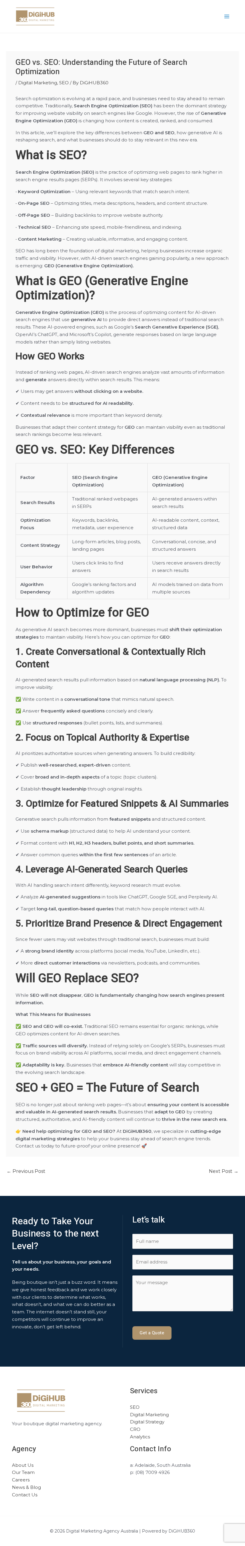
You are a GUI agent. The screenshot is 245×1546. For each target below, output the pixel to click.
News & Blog (26, 1487)
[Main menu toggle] (226, 16)
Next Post (223, 1171)
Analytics (140, 1437)
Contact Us (24, 1495)
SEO (64, 83)
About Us (22, 1465)
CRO (135, 1429)
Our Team (23, 1472)
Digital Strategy (147, 1422)
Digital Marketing (37, 83)
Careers (21, 1480)
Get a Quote (152, 1333)
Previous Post (26, 1171)
